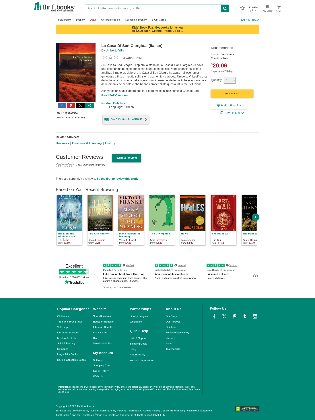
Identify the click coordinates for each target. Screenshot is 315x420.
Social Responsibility (177, 332)
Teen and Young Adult (69, 321)
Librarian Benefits (103, 327)
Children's (63, 316)
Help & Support (138, 338)
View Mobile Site (102, 343)
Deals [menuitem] (93, 19)
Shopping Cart (101, 365)
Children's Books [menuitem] (110, 19)
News (169, 343)
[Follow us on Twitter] (224, 316)
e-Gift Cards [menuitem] (159, 19)
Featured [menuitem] (63, 19)
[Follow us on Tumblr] (244, 316)
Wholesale (136, 321)
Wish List (98, 376)
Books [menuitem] (79, 19)
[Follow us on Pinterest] (234, 316)
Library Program (139, 316)
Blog (95, 338)
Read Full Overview (114, 95)
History (110, 143)
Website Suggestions (142, 360)
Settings (97, 360)
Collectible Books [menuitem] (135, 19)
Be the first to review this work (117, 178)
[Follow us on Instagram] (254, 316)
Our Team (171, 327)
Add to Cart (232, 93)
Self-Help (62, 327)
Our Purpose (173, 321)
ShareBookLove (102, 316)
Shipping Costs (138, 343)
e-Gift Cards (100, 332)
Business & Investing (87, 143)
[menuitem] (253, 7)
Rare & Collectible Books (71, 359)
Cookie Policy (151, 410)
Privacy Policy (81, 410)
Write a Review (126, 158)
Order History (101, 370)
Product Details (112, 103)
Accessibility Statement (199, 410)
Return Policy (137, 354)
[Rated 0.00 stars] (110, 57)
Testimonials (173, 348)
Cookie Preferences (172, 410)
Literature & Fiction (68, 332)
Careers (170, 338)
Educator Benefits (103, 321)
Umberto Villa (115, 50)
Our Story (171, 316)
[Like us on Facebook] (214, 316)
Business (62, 143)
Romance (62, 348)
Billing (133, 349)
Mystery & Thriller (67, 338)
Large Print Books (67, 354)
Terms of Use (63, 410)
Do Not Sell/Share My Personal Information (116, 410)
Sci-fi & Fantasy (66, 343)
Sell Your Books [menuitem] (250, 19)
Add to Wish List (231, 105)
